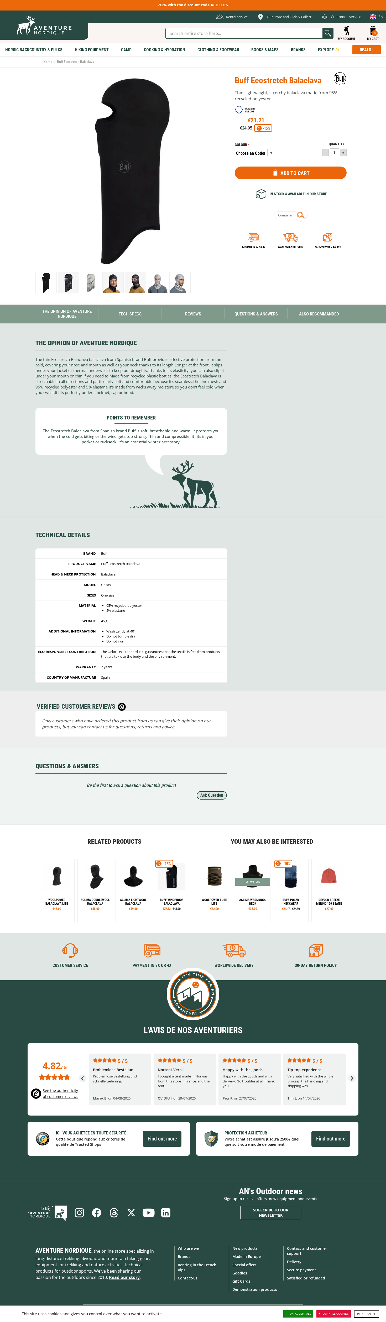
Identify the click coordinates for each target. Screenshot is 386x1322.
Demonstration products (254, 1289)
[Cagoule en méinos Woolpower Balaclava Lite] (56, 890)
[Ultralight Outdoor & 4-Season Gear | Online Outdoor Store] (44, 25)
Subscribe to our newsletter (270, 1212)
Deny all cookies (336, 1313)
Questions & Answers (256, 314)
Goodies (239, 1273)
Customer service (70, 965)
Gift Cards (241, 1281)
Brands (184, 1256)
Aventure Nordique (63, 1250)
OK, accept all (300, 1313)
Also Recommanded (319, 314)
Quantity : (338, 144)
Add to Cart (295, 173)
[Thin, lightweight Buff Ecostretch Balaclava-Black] (46, 282)
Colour (241, 145)
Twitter (131, 1213)
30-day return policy (328, 247)
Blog (48, 1212)
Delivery (294, 1261)
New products (245, 1248)
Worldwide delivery (290, 247)
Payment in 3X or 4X (152, 965)
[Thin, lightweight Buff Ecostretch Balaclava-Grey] (90, 282)
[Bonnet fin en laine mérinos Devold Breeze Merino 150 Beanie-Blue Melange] (329, 890)
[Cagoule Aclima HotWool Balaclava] (95, 890)
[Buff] (340, 78)
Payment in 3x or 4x (253, 247)
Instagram (79, 1213)
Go (327, 33)
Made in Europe (246, 1256)
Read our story (124, 1277)
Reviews (193, 314)
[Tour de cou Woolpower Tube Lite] (214, 890)
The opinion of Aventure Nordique (67, 314)
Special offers (244, 1264)
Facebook (96, 1213)
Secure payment (301, 1269)
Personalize (366, 1314)
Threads (114, 1213)
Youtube (148, 1213)
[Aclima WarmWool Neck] (252, 890)
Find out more (162, 1139)
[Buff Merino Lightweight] (171, 890)
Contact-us (187, 1278)
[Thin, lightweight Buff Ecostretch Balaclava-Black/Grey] (68, 282)
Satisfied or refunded (306, 1278)
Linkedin (166, 1213)
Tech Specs (130, 314)
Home (47, 61)
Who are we (188, 1248)
